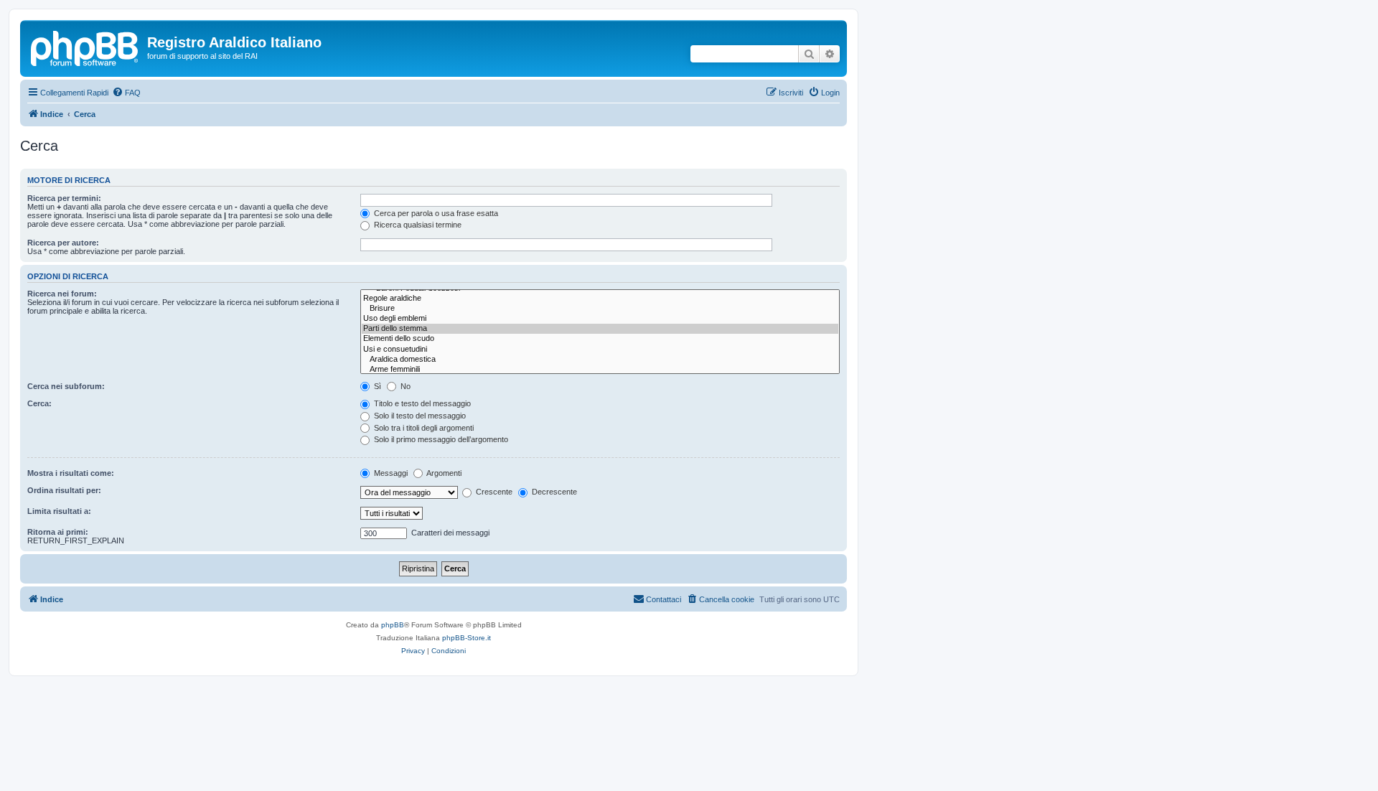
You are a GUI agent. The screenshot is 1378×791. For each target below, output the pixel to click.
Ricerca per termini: (64, 198)
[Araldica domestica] (600, 360)
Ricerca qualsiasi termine (416, 224)
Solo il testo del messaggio (419, 415)
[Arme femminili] (600, 370)
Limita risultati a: (59, 511)
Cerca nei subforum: (66, 386)
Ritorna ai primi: (57, 532)
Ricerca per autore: (63, 242)
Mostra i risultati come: (70, 473)
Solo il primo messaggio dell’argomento (440, 439)
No (404, 386)
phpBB (392, 625)
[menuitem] (126, 92)
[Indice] (85, 47)
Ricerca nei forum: (62, 293)
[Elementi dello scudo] (600, 339)
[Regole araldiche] (600, 299)
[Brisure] (600, 309)
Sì (376, 386)
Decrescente (553, 491)
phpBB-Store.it (466, 638)
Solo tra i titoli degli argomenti (423, 427)
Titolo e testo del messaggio (421, 403)
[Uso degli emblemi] (600, 319)
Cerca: (39, 403)
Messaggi (390, 473)
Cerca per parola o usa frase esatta (435, 213)
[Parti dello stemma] (600, 329)
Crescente (493, 491)
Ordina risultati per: (64, 490)
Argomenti (443, 473)
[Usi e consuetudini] (600, 350)
